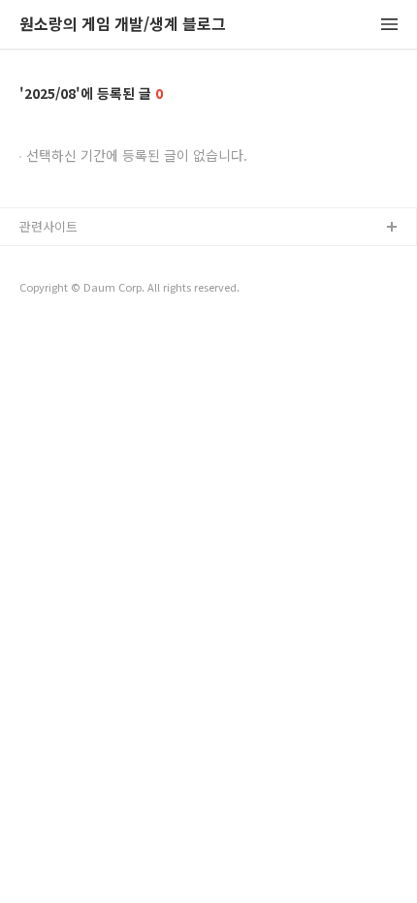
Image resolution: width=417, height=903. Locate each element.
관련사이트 (48, 226)
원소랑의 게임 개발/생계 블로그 (122, 25)
